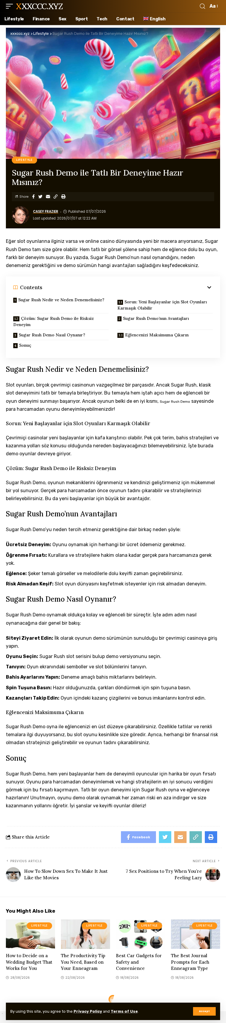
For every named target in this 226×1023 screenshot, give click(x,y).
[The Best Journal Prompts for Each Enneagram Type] (195, 934)
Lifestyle (24, 159)
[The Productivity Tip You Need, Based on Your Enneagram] (85, 934)
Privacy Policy (88, 1011)
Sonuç (25, 345)
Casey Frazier (45, 211)
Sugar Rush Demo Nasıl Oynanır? (52, 335)
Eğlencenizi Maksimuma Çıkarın (157, 335)
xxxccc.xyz (39, 6)
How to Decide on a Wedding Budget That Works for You (29, 962)
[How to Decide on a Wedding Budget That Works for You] (30, 934)
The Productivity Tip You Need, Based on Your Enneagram (83, 962)
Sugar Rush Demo (175, 402)
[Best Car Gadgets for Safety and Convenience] (140, 934)
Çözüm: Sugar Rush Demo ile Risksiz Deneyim (53, 321)
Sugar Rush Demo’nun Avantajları (156, 318)
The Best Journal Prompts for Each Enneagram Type (190, 962)
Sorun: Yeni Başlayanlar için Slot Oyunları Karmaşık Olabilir (162, 305)
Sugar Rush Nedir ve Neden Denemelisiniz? (61, 299)
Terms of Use (124, 1011)
